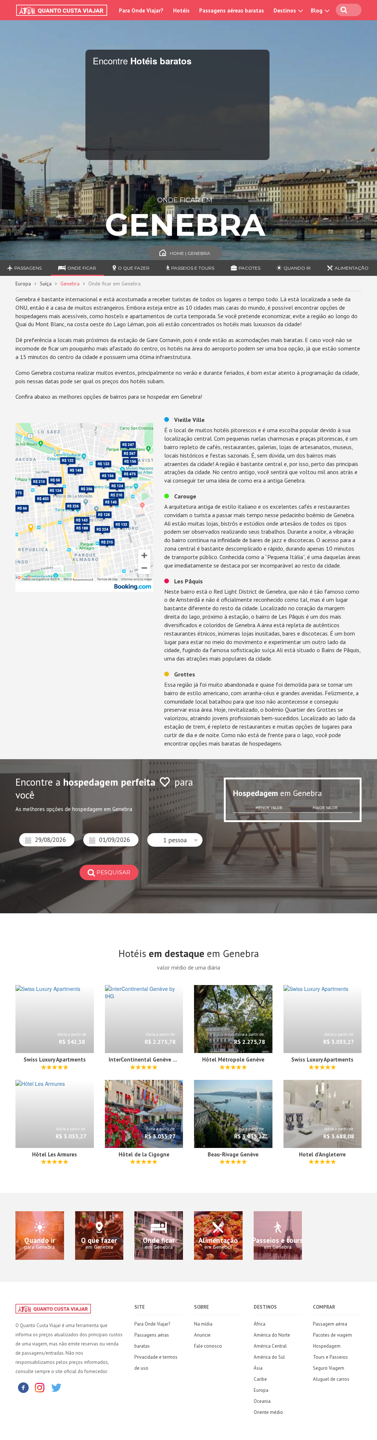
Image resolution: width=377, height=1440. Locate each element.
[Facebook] (23, 1387)
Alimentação (352, 268)
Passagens (28, 268)
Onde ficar (81, 268)
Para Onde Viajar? (141, 10)
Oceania (262, 1401)
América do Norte (272, 1335)
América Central (270, 1346)
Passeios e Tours (192, 268)
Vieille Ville (189, 419)
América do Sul (269, 1357)
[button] (174, 840)
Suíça (46, 283)
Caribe (260, 1379)
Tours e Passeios (330, 1357)
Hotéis (181, 10)
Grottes (184, 674)
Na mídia (203, 1324)
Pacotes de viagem (332, 1335)
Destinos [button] (285, 10)
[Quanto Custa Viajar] (63, 10)
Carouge (184, 496)
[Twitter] (56, 1387)
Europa (23, 283)
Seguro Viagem (328, 1368)
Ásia (258, 1368)
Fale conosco (208, 1346)
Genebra (70, 283)
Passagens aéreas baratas (231, 10)
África (259, 1324)
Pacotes (249, 268)
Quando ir (297, 268)
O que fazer (133, 268)
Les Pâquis (188, 581)
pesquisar (113, 872)
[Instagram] (39, 1387)
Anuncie (202, 1335)
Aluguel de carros (331, 1379)
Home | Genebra (190, 253)
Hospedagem (327, 1346)
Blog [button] (317, 10)
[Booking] (84, 506)
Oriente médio (268, 1412)
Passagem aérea (330, 1324)
